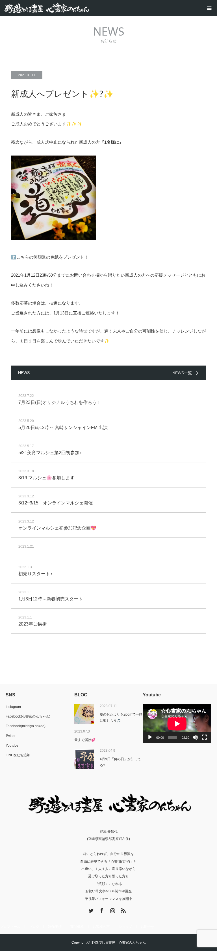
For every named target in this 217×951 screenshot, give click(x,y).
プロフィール (10, 926)
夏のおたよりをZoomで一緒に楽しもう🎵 (121, 717)
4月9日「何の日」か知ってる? (120, 762)
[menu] (209, 8)
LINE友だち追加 (18, 755)
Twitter (11, 736)
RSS (122, 909)
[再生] (150, 737)
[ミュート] (195, 737)
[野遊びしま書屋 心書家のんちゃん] (89, 8)
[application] (177, 723)
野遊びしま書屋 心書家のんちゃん (119, 943)
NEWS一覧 (182, 373)
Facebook (101, 909)
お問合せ (147, 926)
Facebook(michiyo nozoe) (25, 726)
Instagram (13, 707)
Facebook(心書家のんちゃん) (28, 716)
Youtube (12, 745)
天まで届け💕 (85, 740)
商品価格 (77, 926)
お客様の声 (101, 926)
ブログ (34, 926)
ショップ (125, 926)
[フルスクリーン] (204, 737)
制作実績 (55, 926)
